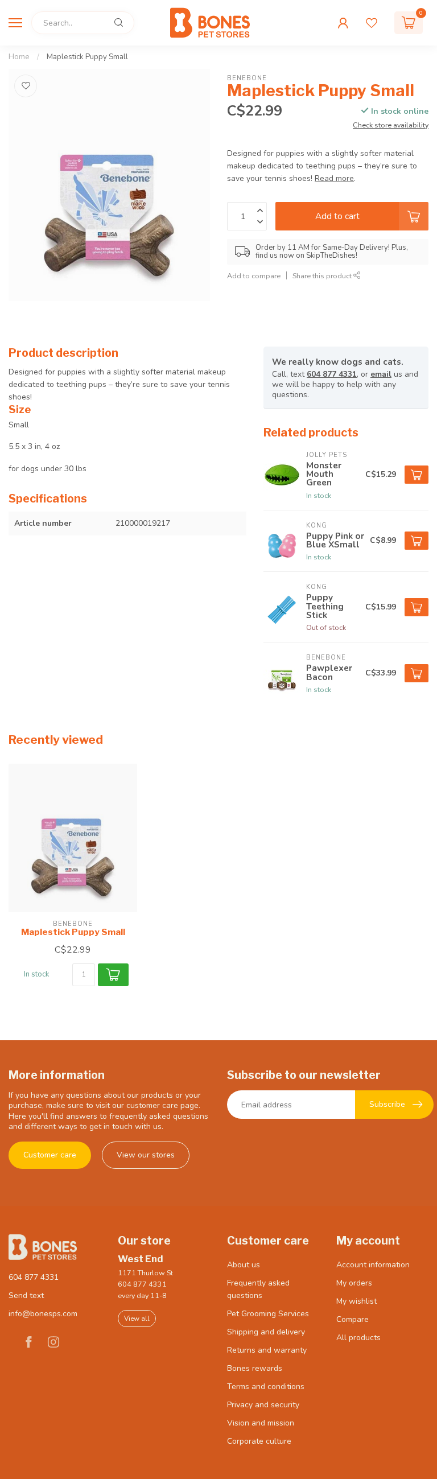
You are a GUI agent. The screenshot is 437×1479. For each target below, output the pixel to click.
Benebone (247, 78)
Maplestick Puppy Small (87, 57)
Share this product (322, 276)
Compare (352, 1319)
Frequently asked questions (258, 1289)
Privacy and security (263, 1404)
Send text (26, 1295)
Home (19, 57)
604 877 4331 (332, 374)
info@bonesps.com (43, 1313)
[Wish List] (371, 22)
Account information (373, 1264)
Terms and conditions (265, 1386)
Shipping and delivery (266, 1331)
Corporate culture (259, 1441)
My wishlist (356, 1301)
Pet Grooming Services (268, 1313)
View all (137, 1318)
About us (243, 1264)
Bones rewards (254, 1368)
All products (358, 1337)
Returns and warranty (267, 1350)
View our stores (146, 1155)
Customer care (49, 1155)
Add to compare (254, 276)
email (380, 374)
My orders (354, 1283)
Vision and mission (260, 1423)
